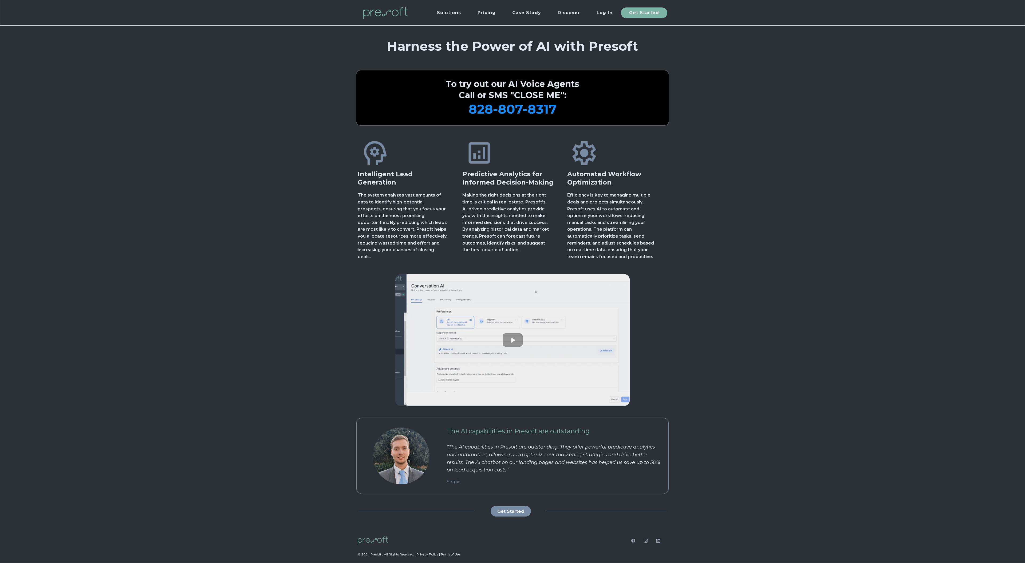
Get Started (644, 12)
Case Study (526, 12)
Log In (605, 12)
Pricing (487, 12)
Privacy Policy (427, 554)
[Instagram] (646, 540)
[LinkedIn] (658, 540)
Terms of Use (450, 554)
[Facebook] (633, 540)
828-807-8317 (512, 109)
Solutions (449, 12)
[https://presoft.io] (385, 12)
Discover (569, 12)
